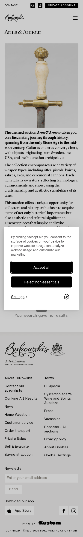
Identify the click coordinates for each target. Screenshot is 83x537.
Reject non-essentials (41, 282)
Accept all (41, 267)
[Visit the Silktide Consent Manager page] (66, 296)
